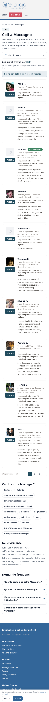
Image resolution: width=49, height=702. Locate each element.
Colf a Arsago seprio (11, 558)
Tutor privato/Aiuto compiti (16, 533)
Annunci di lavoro (10, 653)
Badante (20, 490)
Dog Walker (39, 511)
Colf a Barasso (24, 561)
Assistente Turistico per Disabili (18, 506)
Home (4, 24)
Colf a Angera (24, 554)
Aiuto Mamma (10, 522)
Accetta (18, 698)
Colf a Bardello (38, 561)
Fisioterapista (10, 511)
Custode (7, 490)
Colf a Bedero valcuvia (11, 564)
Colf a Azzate (27, 558)
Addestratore (10, 517)
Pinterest (26, 634)
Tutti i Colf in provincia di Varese (16, 548)
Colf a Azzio (40, 558)
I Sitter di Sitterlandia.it (12, 645)
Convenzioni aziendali (11, 689)
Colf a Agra (30, 551)
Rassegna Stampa (10, 667)
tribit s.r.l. (31, 630)
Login (4, 15)
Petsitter (25, 511)
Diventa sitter (8, 649)
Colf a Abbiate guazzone (12, 551)
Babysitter (25, 517)
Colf (11, 24)
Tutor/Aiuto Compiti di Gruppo (18, 528)
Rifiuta (7, 698)
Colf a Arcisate (38, 554)
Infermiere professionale (15, 501)
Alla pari (25, 522)
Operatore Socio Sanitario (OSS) (18, 495)
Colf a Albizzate (9, 554)
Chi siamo (6, 663)
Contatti (5, 678)
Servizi (5, 671)
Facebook (6, 634)
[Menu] (26, 15)
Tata (37, 517)
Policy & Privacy (9, 674)
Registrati (15, 15)
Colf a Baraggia (9, 561)
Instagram (16, 634)
